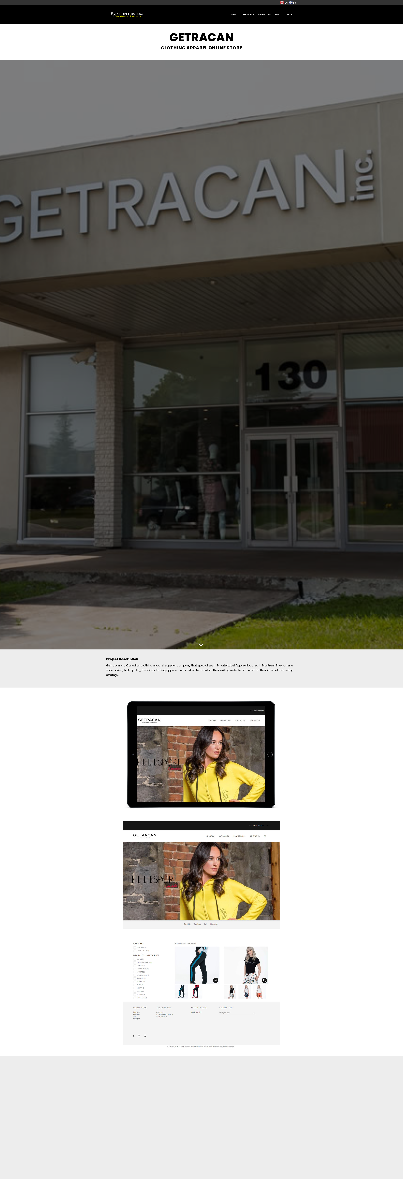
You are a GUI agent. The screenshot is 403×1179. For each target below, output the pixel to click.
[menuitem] (235, 14)
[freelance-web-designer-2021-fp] (126, 14)
